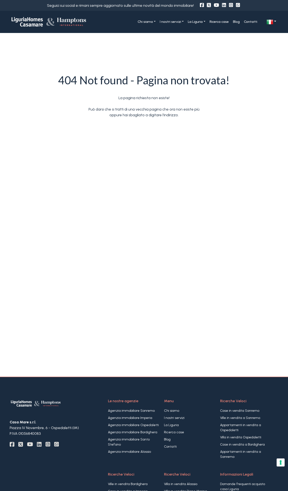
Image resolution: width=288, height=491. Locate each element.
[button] (271, 22)
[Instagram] (231, 5)
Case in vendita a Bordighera (242, 444)
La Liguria (171, 425)
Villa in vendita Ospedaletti (240, 437)
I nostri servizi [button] (170, 22)
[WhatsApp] (238, 5)
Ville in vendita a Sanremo (240, 418)
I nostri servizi (174, 418)
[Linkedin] (224, 5)
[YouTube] (216, 5)
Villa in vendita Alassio (180, 484)
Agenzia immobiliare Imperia (130, 418)
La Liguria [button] (195, 22)
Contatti (250, 22)
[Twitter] (209, 5)
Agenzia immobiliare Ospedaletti (133, 425)
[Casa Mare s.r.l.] (53, 21)
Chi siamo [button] (145, 22)
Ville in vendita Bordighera (128, 484)
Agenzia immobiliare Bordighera (132, 432)
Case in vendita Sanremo (239, 411)
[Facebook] (202, 5)
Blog (236, 22)
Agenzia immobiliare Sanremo (131, 411)
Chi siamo (171, 411)
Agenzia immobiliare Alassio (129, 452)
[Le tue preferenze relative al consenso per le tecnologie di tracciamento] (281, 462)
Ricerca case (219, 22)
